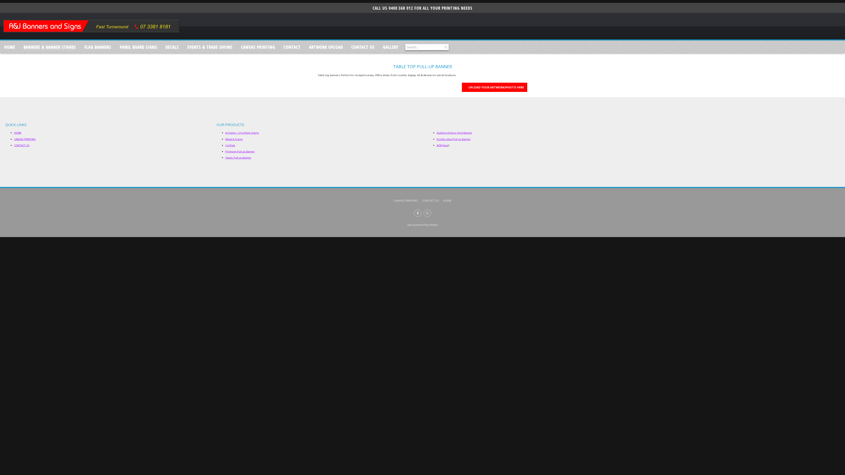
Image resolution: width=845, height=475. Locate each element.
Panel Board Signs (138, 47)
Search (445, 47)
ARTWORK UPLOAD (326, 47)
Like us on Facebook (417, 213)
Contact (292, 47)
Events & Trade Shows (210, 47)
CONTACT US (363, 47)
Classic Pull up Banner (238, 157)
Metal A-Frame (234, 139)
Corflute (230, 145)
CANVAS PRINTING (258, 47)
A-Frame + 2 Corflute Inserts (242, 132)
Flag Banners (97, 47)
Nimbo (433, 225)
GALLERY (390, 47)
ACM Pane (442, 145)
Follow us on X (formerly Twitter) (427, 213)
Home (9, 47)
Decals (172, 47)
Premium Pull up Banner (240, 151)
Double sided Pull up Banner (454, 139)
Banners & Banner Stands (50, 47)
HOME (17, 132)
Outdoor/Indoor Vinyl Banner (454, 132)
